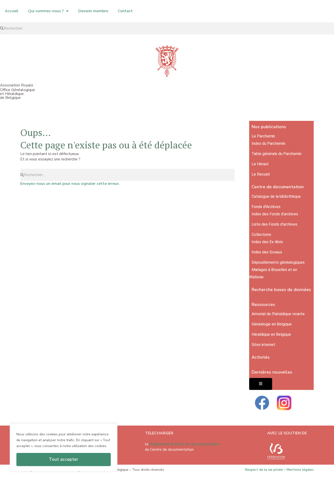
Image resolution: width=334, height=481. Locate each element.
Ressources (263, 304)
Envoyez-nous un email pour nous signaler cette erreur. (70, 183)
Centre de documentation (278, 187)
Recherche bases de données (281, 290)
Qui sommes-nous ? (46, 11)
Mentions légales (300, 469)
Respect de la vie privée (264, 469)
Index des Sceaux (267, 252)
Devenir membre (93, 11)
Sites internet (263, 344)
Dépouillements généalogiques (278, 262)
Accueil (11, 11)
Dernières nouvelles (272, 372)
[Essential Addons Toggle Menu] (260, 384)
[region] (63, 447)
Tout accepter (63, 459)
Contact (125, 11)
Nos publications (269, 127)
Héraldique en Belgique (271, 334)
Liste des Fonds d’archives (274, 224)
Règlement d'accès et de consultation (184, 444)
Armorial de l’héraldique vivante (278, 314)
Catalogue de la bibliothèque (276, 196)
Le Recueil (261, 174)
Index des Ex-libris (267, 242)
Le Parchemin (263, 136)
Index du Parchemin (268, 143)
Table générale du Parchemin (276, 153)
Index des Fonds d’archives (275, 214)
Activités (261, 357)
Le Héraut (260, 164)
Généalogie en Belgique (272, 324)
